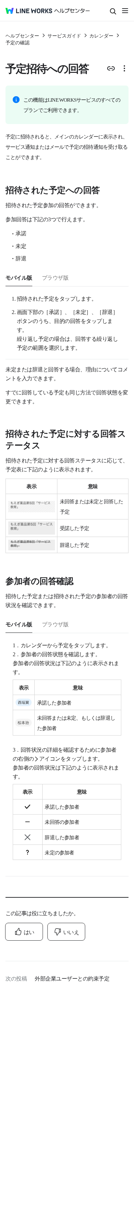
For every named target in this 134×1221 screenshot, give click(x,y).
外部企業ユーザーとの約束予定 (72, 978)
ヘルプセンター (22, 35)
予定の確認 (17, 42)
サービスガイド (64, 35)
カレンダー (101, 35)
